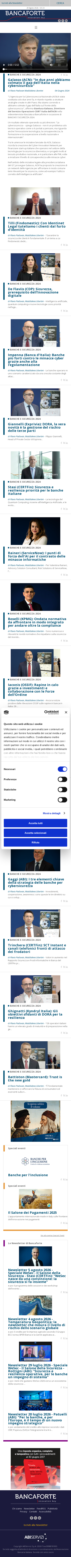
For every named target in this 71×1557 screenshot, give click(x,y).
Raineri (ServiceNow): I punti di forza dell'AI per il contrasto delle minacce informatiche (36, 556)
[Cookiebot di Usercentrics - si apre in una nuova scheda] (45, 712)
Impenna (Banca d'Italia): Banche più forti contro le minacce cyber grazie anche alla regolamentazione (36, 359)
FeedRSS (41, 1508)
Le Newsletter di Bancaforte (25, 1243)
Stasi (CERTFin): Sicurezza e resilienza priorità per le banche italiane (35, 490)
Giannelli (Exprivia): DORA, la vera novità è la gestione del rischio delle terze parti (37, 427)
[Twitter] (62, 21)
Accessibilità (45, 1511)
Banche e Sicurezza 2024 (25, 74)
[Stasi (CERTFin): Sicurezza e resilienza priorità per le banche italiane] (35, 478)
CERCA (60, 3)
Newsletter (29, 1508)
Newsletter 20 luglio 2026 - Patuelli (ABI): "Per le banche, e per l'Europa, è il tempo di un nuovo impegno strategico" (37, 1419)
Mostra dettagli (52, 813)
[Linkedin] (67, 74)
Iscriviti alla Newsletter (12, 3)
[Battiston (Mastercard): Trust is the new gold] (35, 1068)
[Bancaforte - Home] (25, 15)
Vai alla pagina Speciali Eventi (52, 1235)
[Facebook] (59, 21)
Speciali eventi (16, 1148)
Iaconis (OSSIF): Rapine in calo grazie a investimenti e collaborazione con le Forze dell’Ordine (33, 689)
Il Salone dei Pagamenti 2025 (32, 1212)
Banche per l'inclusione (28, 1175)
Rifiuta (35, 842)
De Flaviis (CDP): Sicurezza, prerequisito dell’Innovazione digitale (33, 292)
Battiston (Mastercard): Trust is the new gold (35, 1078)
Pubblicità (52, 1508)
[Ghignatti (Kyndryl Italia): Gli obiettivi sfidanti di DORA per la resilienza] (35, 1002)
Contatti (33, 1511)
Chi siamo (17, 1508)
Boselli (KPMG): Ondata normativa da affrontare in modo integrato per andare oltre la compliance (37, 622)
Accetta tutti (36, 823)
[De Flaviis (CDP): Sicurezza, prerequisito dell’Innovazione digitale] (35, 280)
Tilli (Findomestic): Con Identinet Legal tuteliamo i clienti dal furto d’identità (37, 226)
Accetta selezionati (35, 832)
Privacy (23, 1511)
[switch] (62, 779)
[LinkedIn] (66, 21)
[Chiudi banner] (66, 712)
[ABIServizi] (35, 1538)
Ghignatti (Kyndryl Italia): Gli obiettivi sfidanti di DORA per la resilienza (35, 1014)
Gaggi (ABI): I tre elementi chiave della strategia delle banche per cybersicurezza (36, 883)
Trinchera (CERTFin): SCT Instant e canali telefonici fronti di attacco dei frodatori (37, 948)
